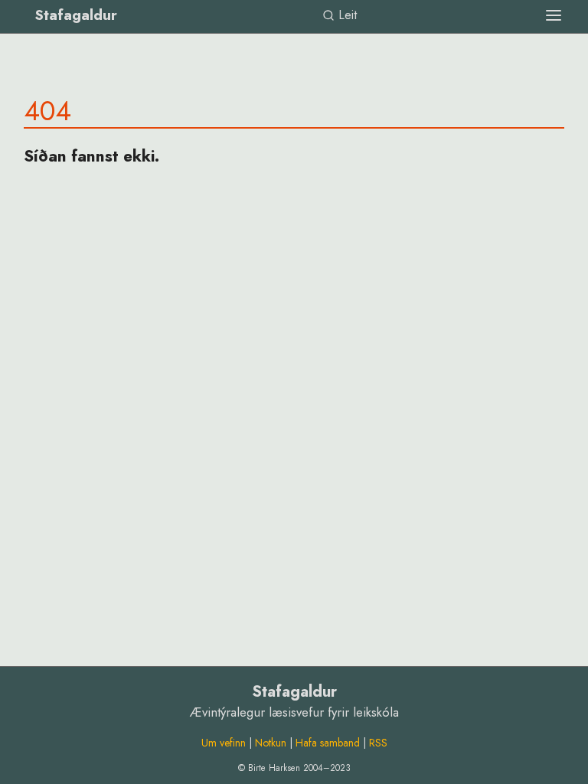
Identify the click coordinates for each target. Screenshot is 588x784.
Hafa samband (328, 742)
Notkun (270, 742)
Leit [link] (346, 15)
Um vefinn (223, 742)
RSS (378, 742)
